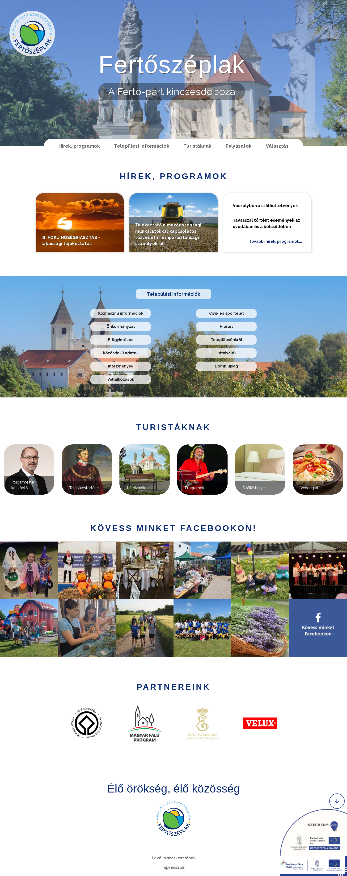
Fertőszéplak (171, 64)
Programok (194, 488)
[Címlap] (32, 33)
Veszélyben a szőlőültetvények (265, 205)
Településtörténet (84, 488)
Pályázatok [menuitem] (239, 146)
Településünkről (226, 340)
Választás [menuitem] (277, 146)
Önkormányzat (120, 326)
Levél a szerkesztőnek (173, 858)
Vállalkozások (120, 379)
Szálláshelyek (255, 488)
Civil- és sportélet (226, 313)
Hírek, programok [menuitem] (79, 146)
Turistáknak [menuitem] (197, 146)
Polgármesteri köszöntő (23, 485)
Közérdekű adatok (121, 353)
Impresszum (173, 867)
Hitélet (226, 326)
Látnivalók (226, 353)
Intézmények (120, 366)
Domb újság (226, 366)
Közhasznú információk (120, 313)
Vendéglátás (311, 488)
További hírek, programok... (275, 241)
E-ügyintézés (120, 340)
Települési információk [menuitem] (141, 146)
